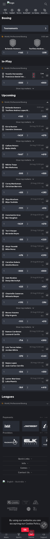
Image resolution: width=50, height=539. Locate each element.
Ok (25, 529)
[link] (13, 4)
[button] (25, 68)
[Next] (45, 417)
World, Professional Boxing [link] (15, 68)
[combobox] (14, 481)
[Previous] (41, 417)
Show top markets (23, 88)
